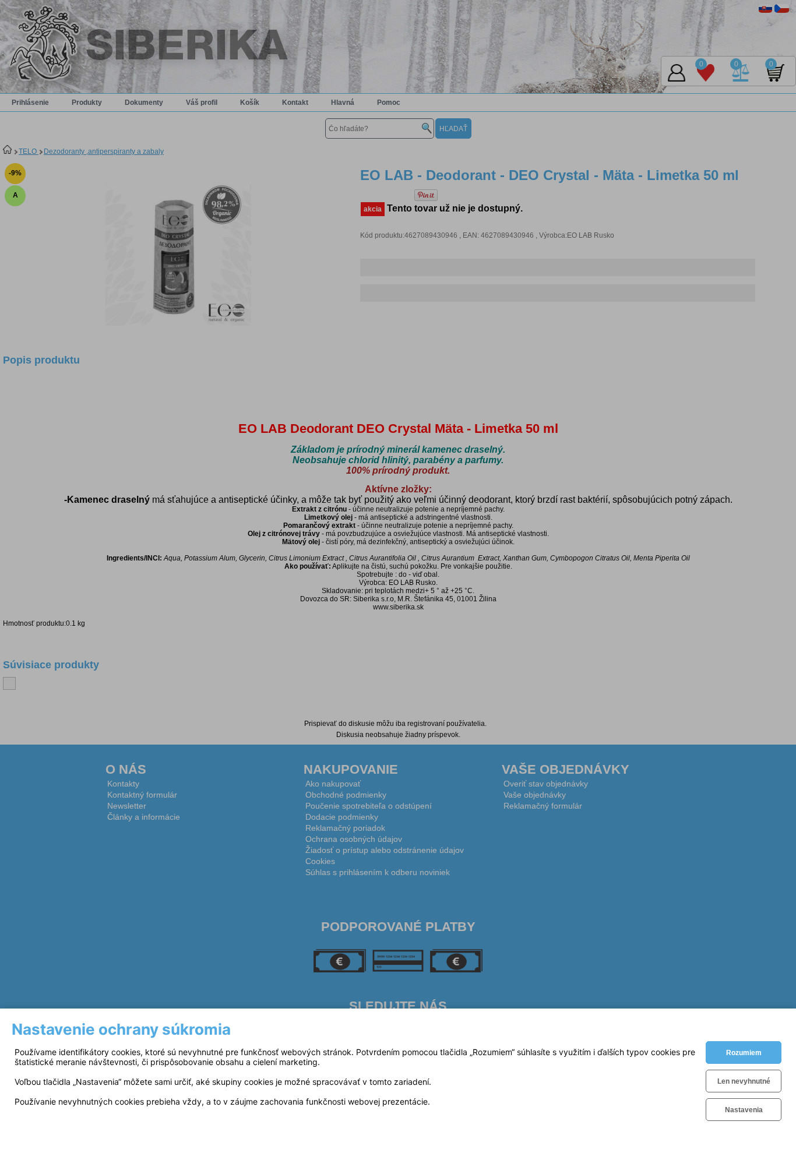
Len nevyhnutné (743, 1081)
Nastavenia (744, 1110)
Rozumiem (744, 1053)
